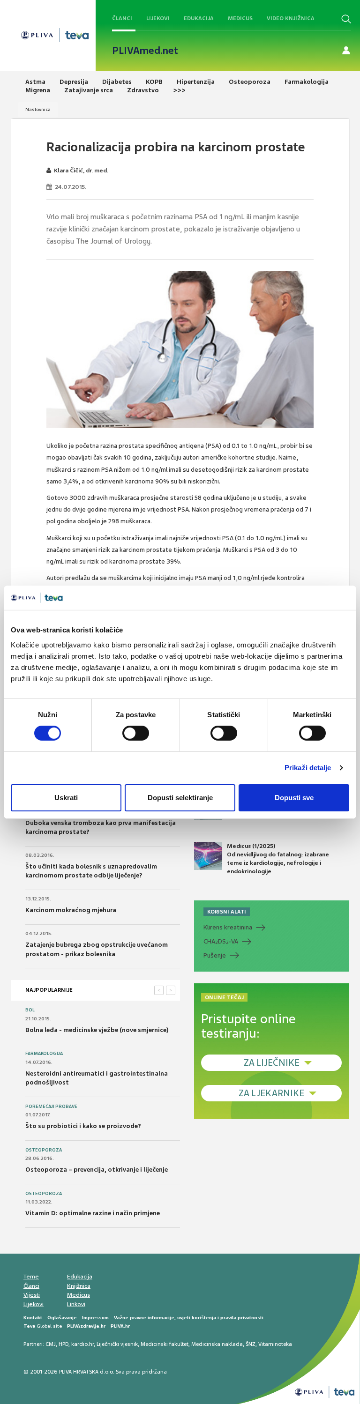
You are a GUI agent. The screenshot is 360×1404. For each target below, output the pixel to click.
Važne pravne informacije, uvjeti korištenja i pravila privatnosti (188, 1318)
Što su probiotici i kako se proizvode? (83, 1126)
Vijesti (31, 1295)
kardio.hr (82, 1344)
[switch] (135, 733)
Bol (30, 1010)
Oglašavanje (62, 1318)
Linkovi (76, 1304)
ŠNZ (250, 1344)
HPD (63, 1344)
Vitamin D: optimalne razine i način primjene (92, 1213)
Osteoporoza (43, 1150)
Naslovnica (38, 109)
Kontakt (32, 1318)
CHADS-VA (220, 941)
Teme (31, 1276)
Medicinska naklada (217, 1344)
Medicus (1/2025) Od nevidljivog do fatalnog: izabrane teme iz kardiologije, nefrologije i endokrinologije (278, 859)
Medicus (240, 18)
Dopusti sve (294, 798)
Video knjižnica (291, 18)
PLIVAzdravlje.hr (86, 1326)
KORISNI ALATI (226, 911)
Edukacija (199, 18)
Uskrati (66, 798)
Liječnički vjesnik (117, 1344)
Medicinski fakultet (164, 1344)
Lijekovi (158, 18)
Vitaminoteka (275, 1344)
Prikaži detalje (308, 768)
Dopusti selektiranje (180, 798)
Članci (122, 18)
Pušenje (214, 955)
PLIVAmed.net (145, 51)
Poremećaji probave (51, 1106)
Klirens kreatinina (227, 927)
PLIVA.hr (120, 1326)
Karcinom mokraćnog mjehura (70, 910)
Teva (29, 1326)
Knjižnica (78, 1286)
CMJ (50, 1344)
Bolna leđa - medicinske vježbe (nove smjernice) (97, 1030)
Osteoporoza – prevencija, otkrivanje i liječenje (96, 1170)
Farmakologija (44, 1053)
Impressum (95, 1318)
